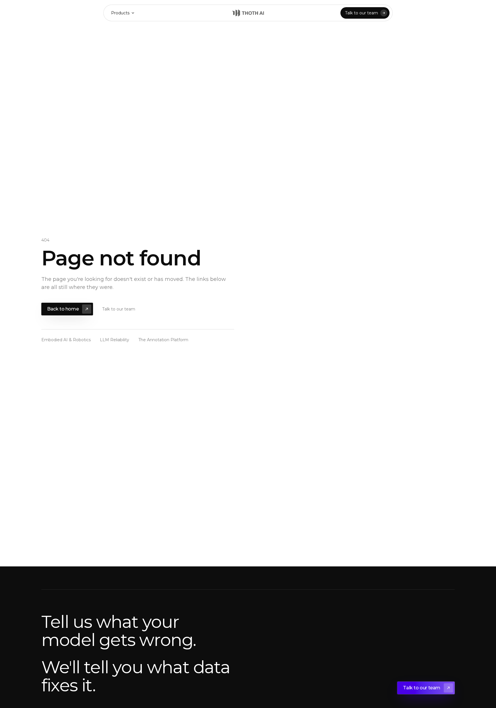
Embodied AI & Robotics (66, 339)
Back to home (63, 309)
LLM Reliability (114, 339)
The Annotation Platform (163, 339)
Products (120, 13)
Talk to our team (361, 13)
